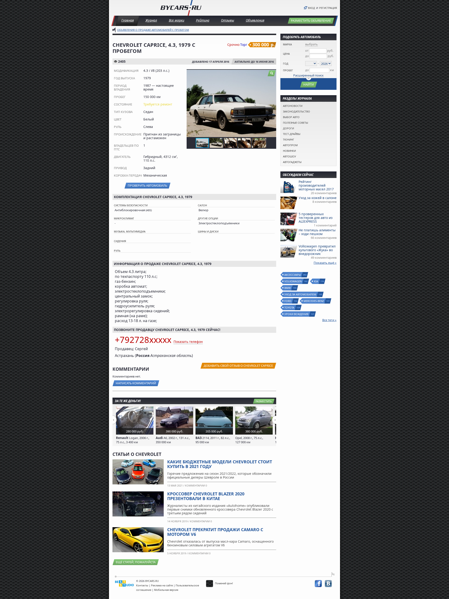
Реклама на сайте (162, 585)
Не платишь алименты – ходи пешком (317, 232)
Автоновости (292, 106)
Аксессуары (292, 274)
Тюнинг (288, 139)
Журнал (151, 20)
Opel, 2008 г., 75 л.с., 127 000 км (249, 440)
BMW (287, 288)
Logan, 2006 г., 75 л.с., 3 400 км (132, 440)
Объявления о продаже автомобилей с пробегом (153, 30)
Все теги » (329, 320)
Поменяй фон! (223, 583)
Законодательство (296, 111)
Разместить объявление (311, 20)
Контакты (142, 585)
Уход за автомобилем (300, 294)
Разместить (264, 401)
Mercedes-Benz (314, 301)
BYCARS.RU (152, 581)
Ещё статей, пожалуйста (136, 562)
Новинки (289, 150)
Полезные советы (295, 122)
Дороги (288, 128)
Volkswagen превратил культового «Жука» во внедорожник (317, 250)
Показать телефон (188, 341)
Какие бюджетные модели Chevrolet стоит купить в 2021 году (219, 464)
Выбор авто (291, 117)
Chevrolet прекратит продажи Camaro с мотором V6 (215, 532)
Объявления (255, 20)
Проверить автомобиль (147, 185)
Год (285, 63)
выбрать (311, 44)
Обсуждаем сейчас (298, 175)
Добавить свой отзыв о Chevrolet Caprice (238, 365)
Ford (288, 301)
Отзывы (227, 20)
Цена (286, 53)
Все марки (176, 20)
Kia (316, 281)
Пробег (288, 70)
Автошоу (289, 156)
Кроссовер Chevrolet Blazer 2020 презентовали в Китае (205, 496)
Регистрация (328, 8)
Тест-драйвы (291, 134)
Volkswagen (293, 281)
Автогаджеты (292, 162)
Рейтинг (202, 20)
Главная (127, 20)
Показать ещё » (325, 263)
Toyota (289, 307)
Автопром (290, 145)
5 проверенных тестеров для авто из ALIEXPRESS (316, 218)
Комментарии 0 (196, 485)
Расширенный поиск (308, 75)
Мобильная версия (166, 590)
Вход (311, 8)
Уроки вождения (296, 314)
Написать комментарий (136, 383)
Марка (287, 44)
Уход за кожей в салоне (318, 198)
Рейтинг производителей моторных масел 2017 (316, 185)
